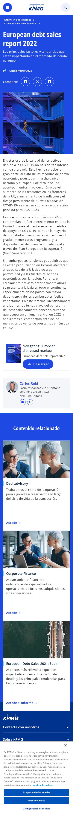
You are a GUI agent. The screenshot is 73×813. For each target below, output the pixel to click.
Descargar (41, 364)
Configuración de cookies (36, 808)
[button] (23, 402)
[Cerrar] (65, 745)
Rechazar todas (36, 800)
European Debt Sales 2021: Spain (32, 663)
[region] (36, 777)
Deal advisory (17, 483)
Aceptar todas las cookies (36, 792)
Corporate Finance (21, 573)
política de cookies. (43, 784)
